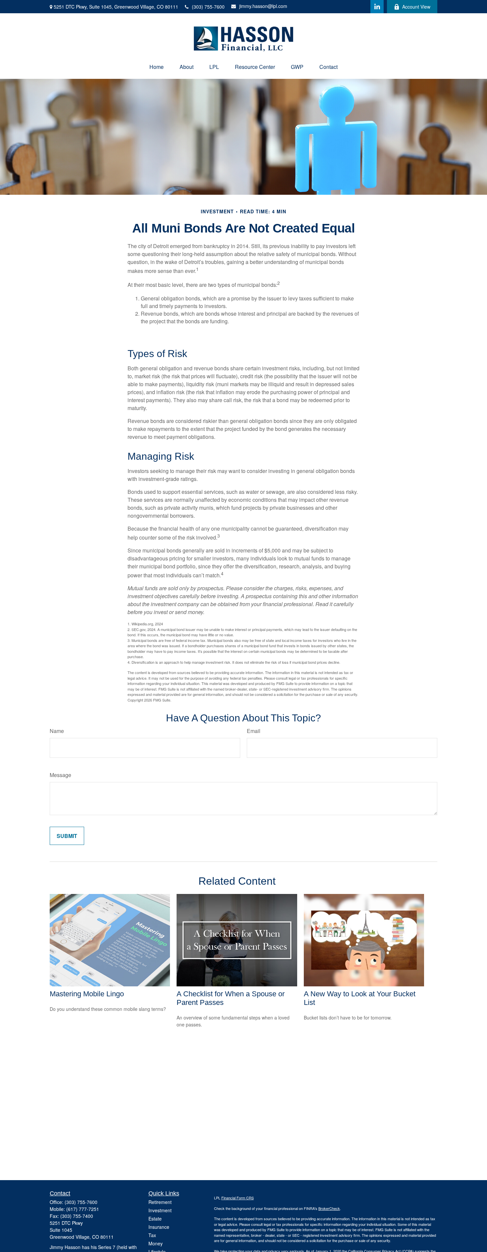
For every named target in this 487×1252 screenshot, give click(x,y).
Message (60, 775)
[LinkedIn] (377, 6)
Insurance (158, 1227)
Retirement (160, 1202)
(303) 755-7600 (208, 6)
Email (253, 731)
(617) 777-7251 (82, 1209)
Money (155, 1243)
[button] (156, 66)
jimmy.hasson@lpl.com (263, 6)
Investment (160, 1210)
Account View (416, 6)
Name (57, 731)
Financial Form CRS (237, 1197)
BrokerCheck (329, 1208)
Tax (152, 1235)
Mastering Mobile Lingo (87, 994)
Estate (155, 1218)
